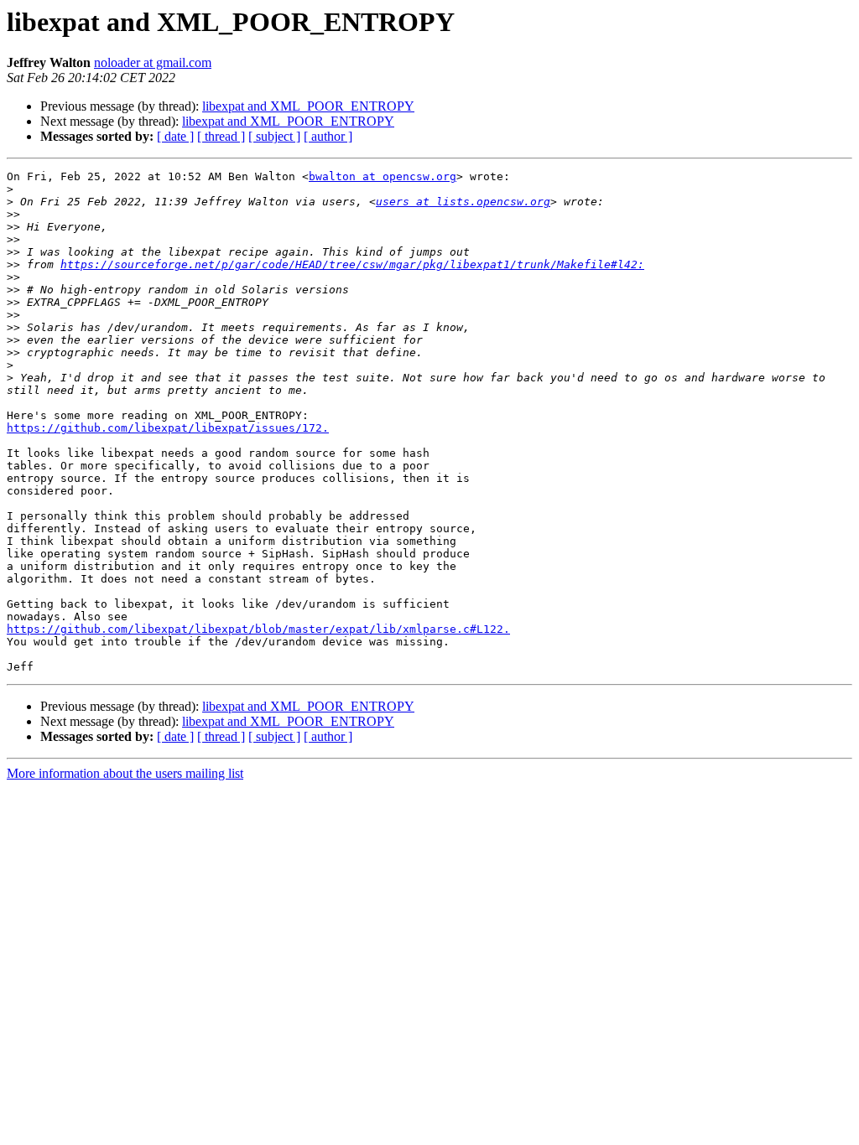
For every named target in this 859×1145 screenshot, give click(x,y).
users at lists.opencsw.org (463, 201)
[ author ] (328, 136)
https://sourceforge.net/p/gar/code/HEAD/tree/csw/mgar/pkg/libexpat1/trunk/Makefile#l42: (352, 264)
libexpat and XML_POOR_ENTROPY (308, 106)
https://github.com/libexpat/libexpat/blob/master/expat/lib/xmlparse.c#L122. (258, 629)
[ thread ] (221, 136)
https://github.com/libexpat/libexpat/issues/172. (168, 428)
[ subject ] (274, 136)
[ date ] (175, 136)
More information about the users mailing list (125, 773)
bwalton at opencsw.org (382, 176)
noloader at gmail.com (152, 62)
